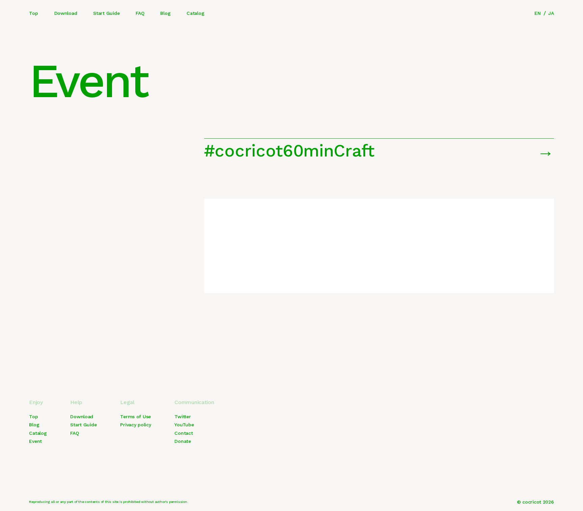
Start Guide (106, 13)
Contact (183, 433)
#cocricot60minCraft (289, 151)
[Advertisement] (379, 246)
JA (551, 13)
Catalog (195, 13)
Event (35, 441)
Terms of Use (135, 416)
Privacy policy (135, 424)
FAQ (140, 13)
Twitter (182, 416)
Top (33, 13)
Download (65, 13)
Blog (165, 13)
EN (537, 13)
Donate (182, 441)
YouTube (184, 424)
